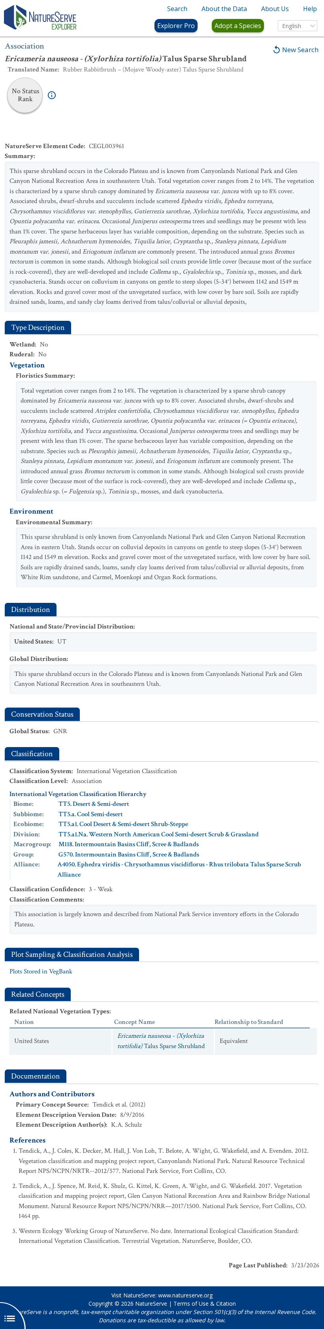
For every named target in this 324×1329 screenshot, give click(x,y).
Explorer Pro (176, 25)
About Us (275, 8)
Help (310, 8)
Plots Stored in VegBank (40, 971)
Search (177, 8)
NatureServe (151, 1303)
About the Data (224, 8)
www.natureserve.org (185, 1295)
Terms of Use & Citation (204, 1303)
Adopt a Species (238, 25)
